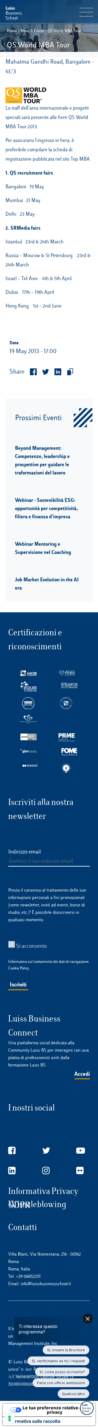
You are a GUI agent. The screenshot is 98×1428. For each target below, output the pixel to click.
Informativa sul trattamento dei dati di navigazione (48, 961)
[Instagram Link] (46, 1171)
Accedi (82, 1073)
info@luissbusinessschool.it (46, 1284)
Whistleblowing (37, 1204)
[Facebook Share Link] (30, 372)
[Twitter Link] (46, 1151)
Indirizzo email (24, 851)
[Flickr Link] (80, 1171)
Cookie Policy (18, 968)
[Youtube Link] (80, 1151)
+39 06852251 (28, 1276)
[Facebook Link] (12, 1151)
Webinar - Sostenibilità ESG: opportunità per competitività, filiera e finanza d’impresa (46, 508)
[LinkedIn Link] (12, 1171)
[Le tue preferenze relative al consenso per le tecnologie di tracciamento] (9, 1418)
